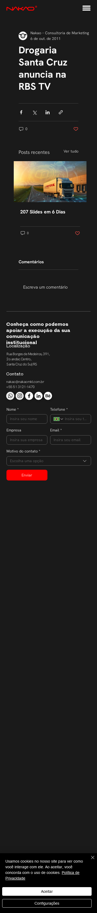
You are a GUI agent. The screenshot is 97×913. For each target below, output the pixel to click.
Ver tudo (71, 151)
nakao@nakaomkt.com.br (25, 381)
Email (56, 430)
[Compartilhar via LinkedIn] (47, 112)
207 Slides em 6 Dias (42, 212)
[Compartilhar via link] (60, 112)
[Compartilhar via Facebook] (21, 112)
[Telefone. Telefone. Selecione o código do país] (59, 419)
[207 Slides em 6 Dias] (50, 181)
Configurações (46, 903)
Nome (12, 409)
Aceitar (47, 891)
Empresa (13, 430)
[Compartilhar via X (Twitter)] (34, 112)
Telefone (59, 409)
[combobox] (48, 461)
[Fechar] (89, 860)
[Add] (10, 396)
